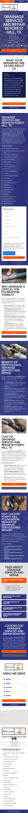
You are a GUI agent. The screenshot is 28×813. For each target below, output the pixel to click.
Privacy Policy (11, 249)
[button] (14, 103)
